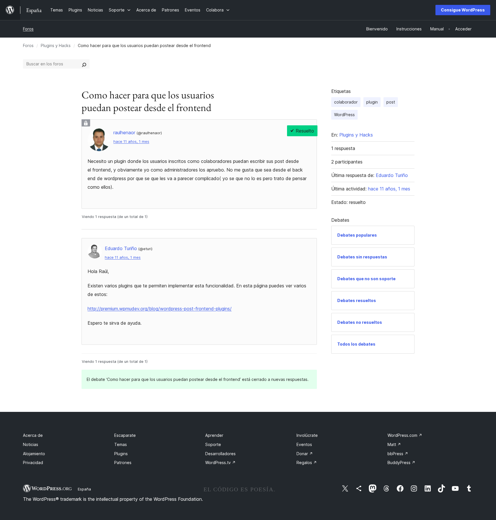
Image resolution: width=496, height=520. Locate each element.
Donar (305, 453)
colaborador (346, 102)
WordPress (344, 114)
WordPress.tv (220, 462)
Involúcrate (307, 435)
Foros (28, 28)
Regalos (307, 462)
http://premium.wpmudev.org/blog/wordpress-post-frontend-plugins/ (160, 308)
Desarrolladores (220, 453)
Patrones (122, 462)
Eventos (304, 444)
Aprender (214, 435)
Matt (394, 444)
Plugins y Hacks (56, 45)
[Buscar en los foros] (84, 64)
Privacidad (33, 462)
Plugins (121, 453)
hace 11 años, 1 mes (131, 141)
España (84, 489)
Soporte (213, 444)
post (390, 102)
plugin (372, 102)
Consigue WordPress (463, 9)
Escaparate (125, 435)
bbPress (398, 453)
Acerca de (33, 435)
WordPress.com (405, 435)
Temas (120, 444)
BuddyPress (401, 462)
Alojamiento (34, 453)
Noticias (30, 444)
